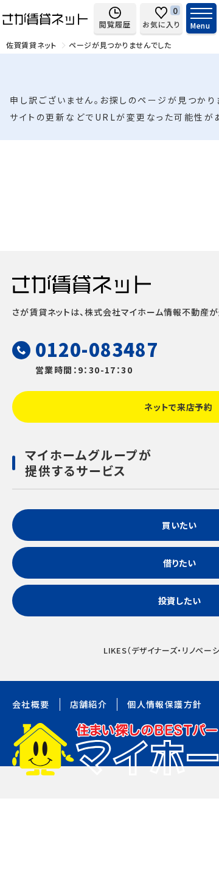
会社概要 (31, 704)
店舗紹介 (89, 704)
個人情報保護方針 (164, 704)
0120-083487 (96, 349)
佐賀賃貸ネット (31, 45)
